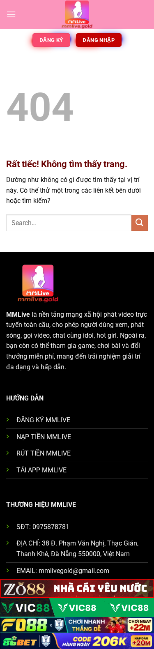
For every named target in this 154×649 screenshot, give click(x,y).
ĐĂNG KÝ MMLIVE (43, 420)
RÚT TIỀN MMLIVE (43, 453)
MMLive (18, 314)
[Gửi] (139, 223)
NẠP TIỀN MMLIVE (43, 437)
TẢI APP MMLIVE (41, 470)
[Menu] (11, 14)
